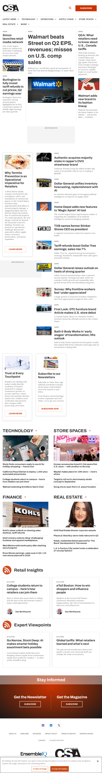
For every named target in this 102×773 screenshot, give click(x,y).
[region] (51, 765)
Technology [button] (28, 19)
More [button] (24, 24)
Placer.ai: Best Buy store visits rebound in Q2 (76, 535)
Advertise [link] (37, 734)
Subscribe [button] (30, 704)
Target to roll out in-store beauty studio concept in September (73, 480)
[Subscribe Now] (51, 363)
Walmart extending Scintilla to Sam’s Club (23, 487)
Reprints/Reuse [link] (86, 734)
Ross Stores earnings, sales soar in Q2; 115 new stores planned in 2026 (24, 554)
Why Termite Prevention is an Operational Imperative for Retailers (16, 179)
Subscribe (86, 8)
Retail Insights (28, 570)
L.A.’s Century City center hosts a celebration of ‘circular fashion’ (76, 549)
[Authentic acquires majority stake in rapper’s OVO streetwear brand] (44, 164)
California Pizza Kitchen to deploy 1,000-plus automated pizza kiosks (25, 473)
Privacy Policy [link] (51, 734)
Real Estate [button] (9, 24)
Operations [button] (47, 19)
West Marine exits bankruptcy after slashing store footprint (24, 546)
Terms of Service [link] (68, 734)
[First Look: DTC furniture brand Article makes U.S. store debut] (44, 313)
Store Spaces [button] (86, 19)
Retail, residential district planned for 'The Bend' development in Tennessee (74, 542)
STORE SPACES (71, 430)
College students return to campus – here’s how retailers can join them (24, 480)
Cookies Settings (56, 740)
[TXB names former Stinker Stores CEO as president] (44, 230)
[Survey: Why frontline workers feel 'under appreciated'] (44, 294)
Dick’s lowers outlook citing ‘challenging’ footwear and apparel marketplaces (23, 539)
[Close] (98, 761)
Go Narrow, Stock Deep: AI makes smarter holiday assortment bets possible (25, 644)
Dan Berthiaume (23, 612)
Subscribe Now (50, 409)
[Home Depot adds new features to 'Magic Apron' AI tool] (44, 211)
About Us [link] (12, 734)
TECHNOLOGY (18, 430)
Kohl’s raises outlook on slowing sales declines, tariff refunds (22, 531)
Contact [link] (41, 740)
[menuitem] (12, 19)
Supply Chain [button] (66, 19)
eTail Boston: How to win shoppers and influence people (73, 589)
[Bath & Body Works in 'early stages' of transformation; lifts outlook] (44, 337)
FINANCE (13, 497)
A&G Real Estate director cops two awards (75, 530)
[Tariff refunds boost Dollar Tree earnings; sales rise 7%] (44, 250)
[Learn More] (17, 162)
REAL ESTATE (68, 497)
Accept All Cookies (59, 769)
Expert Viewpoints (32, 625)
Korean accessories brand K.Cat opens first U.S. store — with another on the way (75, 465)
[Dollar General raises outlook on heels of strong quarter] (44, 273)
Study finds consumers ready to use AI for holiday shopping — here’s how (23, 465)
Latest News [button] (9, 19)
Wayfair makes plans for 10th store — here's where (75, 473)
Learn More (15, 249)
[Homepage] (11, 8)
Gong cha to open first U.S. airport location (75, 487)
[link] (43, 725)
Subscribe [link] (24, 734)
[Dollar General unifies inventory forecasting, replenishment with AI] (44, 188)
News (56, 153)
